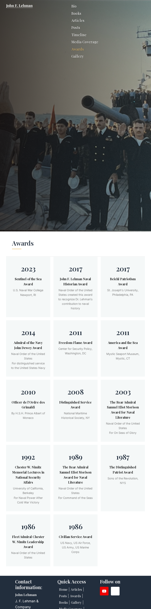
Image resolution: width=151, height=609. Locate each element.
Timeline (79, 34)
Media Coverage (85, 42)
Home (63, 589)
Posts (75, 27)
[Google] (115, 591)
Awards (77, 49)
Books (76, 13)
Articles (78, 20)
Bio (74, 6)
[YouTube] (104, 591)
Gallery (77, 56)
